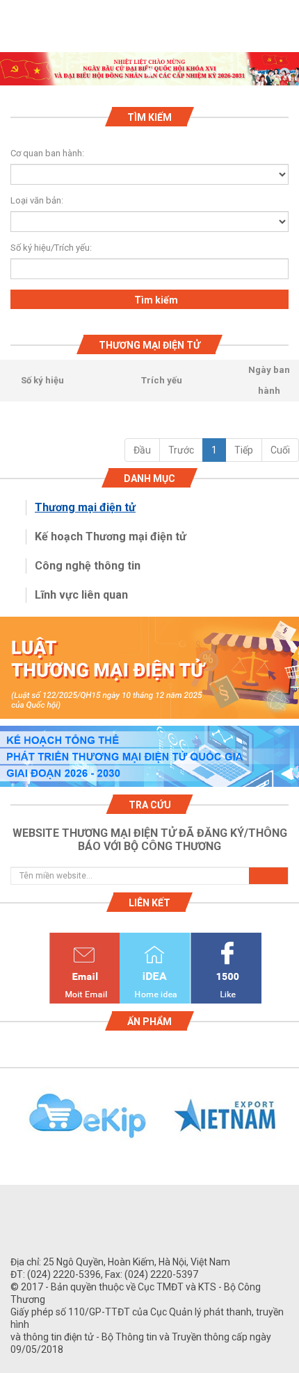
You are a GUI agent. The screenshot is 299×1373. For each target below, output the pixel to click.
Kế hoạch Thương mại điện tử (110, 536)
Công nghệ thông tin (87, 565)
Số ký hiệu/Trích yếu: (45, 247)
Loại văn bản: (36, 200)
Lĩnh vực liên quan (81, 594)
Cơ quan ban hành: (47, 153)
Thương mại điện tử (85, 507)
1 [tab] (149, 73)
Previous (7, 1124)
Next (292, 1124)
